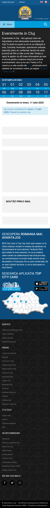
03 (29, 85)
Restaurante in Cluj (9, 369)
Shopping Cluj (7, 377)
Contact (22, 2)
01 (13, 85)
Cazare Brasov (7, 454)
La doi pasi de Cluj (9, 353)
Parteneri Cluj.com (9, 392)
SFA (3, 427)
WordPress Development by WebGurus (33, 503)
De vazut (5, 388)
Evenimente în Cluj (9, 365)
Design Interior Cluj (9, 470)
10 (37, 92)
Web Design (6, 450)
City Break (6, 439)
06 (4, 92)
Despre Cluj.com (8, 2)
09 (29, 92)
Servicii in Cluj (7, 373)
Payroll (4, 419)
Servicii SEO (6, 416)
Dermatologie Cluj (9, 342)
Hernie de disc (7, 338)
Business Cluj (7, 385)
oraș (29, 65)
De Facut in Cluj (8, 361)
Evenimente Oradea (9, 462)
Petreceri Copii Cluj (9, 404)
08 (21, 92)
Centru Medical (7, 334)
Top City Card (7, 458)
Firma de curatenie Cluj (10, 443)
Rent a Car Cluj (7, 447)
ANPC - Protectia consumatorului (34, 505)
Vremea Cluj (6, 400)
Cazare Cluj (6, 381)
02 (21, 85)
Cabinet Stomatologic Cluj (12, 330)
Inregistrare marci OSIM (11, 466)
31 (4, 85)
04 (37, 85)
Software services (9, 423)
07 (13, 92)
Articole (5, 357)
